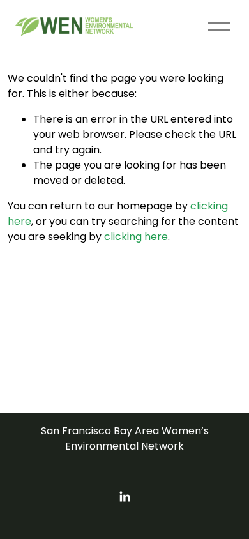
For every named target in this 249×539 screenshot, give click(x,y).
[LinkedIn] (124, 496)
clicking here (136, 236)
